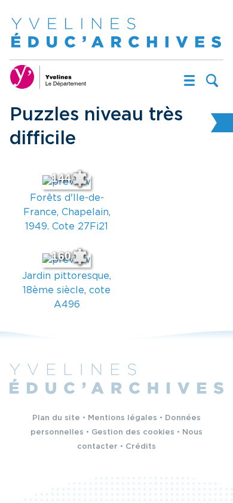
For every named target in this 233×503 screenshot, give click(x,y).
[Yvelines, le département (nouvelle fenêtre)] (48, 77)
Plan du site (56, 418)
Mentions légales (122, 418)
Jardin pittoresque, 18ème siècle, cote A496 (66, 290)
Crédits (140, 446)
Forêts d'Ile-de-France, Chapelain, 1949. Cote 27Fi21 (67, 212)
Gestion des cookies (132, 432)
